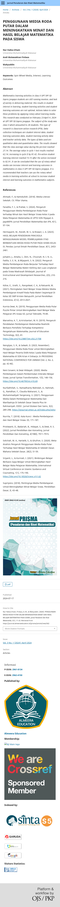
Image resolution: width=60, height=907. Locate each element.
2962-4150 (17, 675)
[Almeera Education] (26, 728)
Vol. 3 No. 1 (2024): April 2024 (35, 9)
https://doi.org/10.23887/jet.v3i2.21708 (22, 338)
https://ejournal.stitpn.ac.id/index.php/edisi (33, 409)
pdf (8, 584)
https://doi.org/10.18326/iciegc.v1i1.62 (22, 476)
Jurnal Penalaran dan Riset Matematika (26, 3)
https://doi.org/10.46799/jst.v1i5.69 (20, 381)
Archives (15, 9)
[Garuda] (13, 839)
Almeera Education (15, 733)
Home (5, 9)
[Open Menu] (3, 3)
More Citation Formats (15, 628)
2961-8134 (17, 669)
